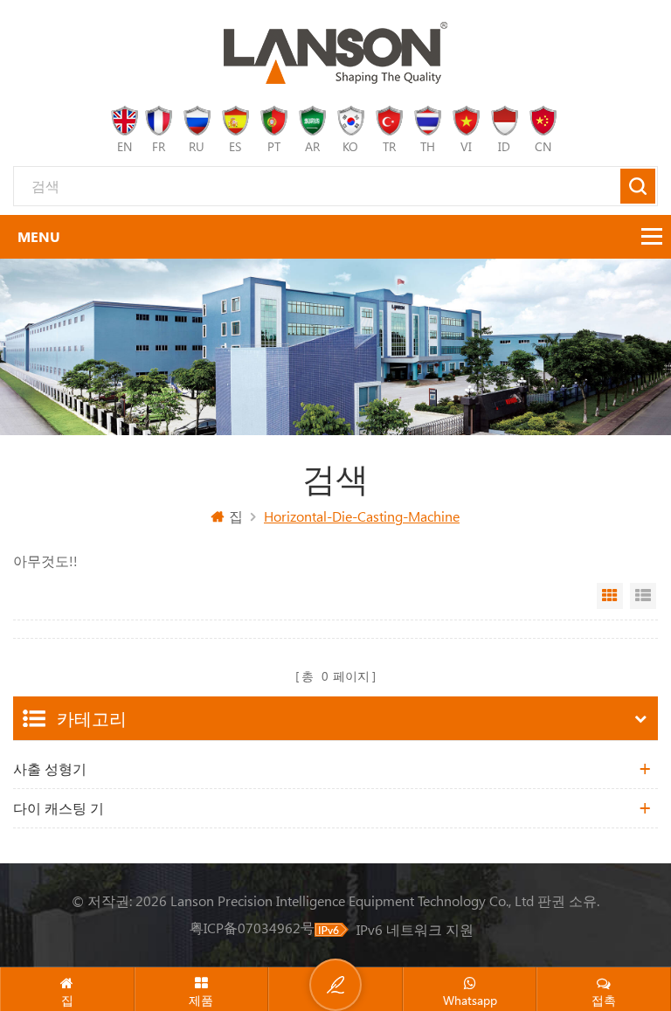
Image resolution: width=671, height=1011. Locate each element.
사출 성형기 (49, 768)
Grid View (610, 596)
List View (643, 596)
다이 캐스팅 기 (58, 808)
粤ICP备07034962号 (252, 927)
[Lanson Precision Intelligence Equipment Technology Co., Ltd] (335, 53)
